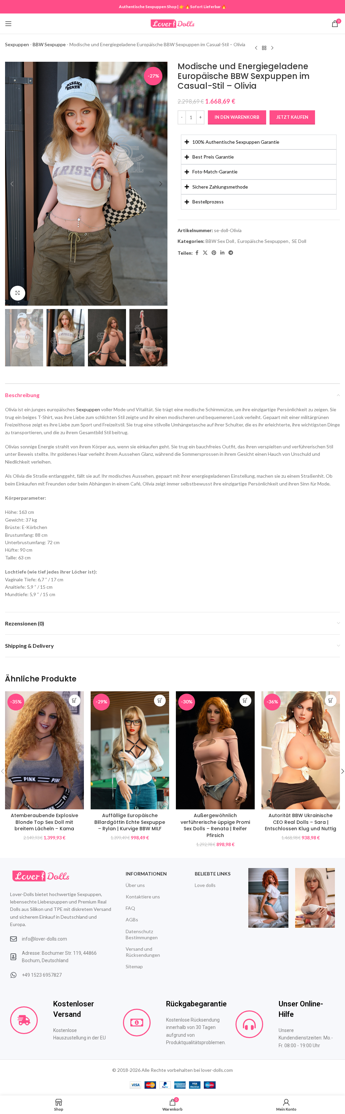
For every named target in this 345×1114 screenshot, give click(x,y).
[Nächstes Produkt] (272, 48)
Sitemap (134, 966)
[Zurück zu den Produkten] (264, 48)
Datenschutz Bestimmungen (142, 934)
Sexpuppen (17, 44)
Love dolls (205, 885)
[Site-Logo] (172, 23)
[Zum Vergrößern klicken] (17, 293)
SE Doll (299, 241)
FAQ (130, 908)
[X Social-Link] (205, 252)
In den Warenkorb (237, 117)
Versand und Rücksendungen (143, 952)
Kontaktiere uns (143, 896)
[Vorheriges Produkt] (256, 48)
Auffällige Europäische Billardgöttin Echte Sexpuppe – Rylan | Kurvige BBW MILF (129, 822)
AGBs (132, 919)
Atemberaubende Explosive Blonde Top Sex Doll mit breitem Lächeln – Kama (44, 822)
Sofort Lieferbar (205, 6)
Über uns (135, 885)
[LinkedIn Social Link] (222, 252)
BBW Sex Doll (220, 241)
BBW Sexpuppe (49, 44)
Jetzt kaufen (292, 117)
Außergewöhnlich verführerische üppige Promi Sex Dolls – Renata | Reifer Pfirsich (215, 825)
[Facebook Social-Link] (197, 252)
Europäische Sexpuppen (263, 241)
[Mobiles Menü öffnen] (8, 23)
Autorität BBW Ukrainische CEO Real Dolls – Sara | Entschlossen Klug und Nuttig (300, 822)
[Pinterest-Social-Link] (214, 252)
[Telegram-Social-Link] (230, 252)
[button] (12, 184)
